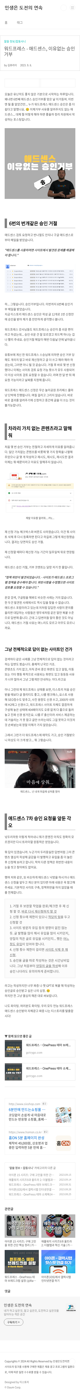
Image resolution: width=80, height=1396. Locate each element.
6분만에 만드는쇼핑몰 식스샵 (27, 1109)
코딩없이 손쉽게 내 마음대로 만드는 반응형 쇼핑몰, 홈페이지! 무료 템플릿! (28, 1117)
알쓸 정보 (15, 1168)
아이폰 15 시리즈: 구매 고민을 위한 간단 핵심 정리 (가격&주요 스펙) (31, 1177)
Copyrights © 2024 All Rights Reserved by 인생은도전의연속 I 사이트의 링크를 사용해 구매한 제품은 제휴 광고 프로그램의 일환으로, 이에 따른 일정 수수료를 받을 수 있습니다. (40, 1366)
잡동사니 (28, 1168)
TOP (72, 1361)
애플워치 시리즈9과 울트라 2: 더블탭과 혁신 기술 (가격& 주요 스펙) (31, 1182)
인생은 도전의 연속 (24, 7)
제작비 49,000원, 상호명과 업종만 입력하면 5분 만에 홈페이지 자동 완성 (28, 1145)
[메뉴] (72, 7)
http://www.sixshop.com (24, 1104)
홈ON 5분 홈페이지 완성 (26, 1137)
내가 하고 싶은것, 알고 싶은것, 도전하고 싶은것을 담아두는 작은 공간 (31, 1312)
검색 (64, 8)
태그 (20, 22)
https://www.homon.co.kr (25, 1132)
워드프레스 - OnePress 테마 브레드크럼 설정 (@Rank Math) (32, 1186)
